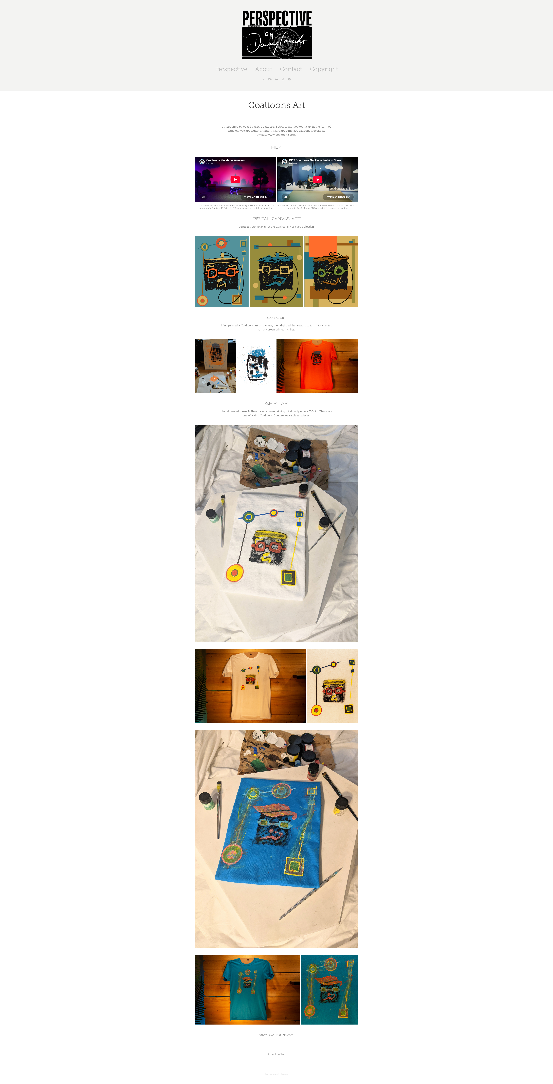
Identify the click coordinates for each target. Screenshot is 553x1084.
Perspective (231, 69)
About (263, 69)
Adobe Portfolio (281, 1074)
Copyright (324, 69)
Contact (291, 69)
